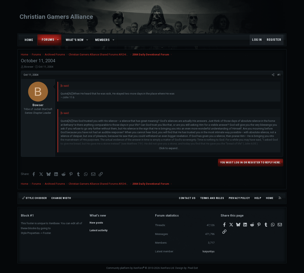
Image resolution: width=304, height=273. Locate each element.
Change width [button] (61, 198)
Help (257, 198)
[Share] (273, 74)
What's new (75, 40)
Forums (48, 40)
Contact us (187, 198)
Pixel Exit (193, 268)
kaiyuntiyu (208, 251)
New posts (96, 222)
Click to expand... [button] (169, 148)
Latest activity (99, 230)
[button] (58, 40)
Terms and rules (212, 198)
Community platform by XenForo (140, 268)
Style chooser (36, 198)
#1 (278, 74)
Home (29, 40)
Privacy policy (239, 198)
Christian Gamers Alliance (56, 16)
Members (102, 40)
